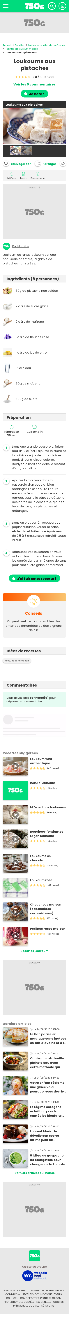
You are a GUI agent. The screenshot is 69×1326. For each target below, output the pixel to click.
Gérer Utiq (47, 1305)
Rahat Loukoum (42, 783)
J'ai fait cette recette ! (36, 578)
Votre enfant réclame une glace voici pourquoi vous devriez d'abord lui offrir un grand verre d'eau (47, 1087)
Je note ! (36, 94)
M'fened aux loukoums (48, 807)
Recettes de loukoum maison (21, 48)
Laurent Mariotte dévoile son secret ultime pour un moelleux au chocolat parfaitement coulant (47, 1135)
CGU (8, 1298)
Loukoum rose (41, 880)
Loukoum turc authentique (41, 761)
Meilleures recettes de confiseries (46, 45)
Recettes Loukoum (34, 951)
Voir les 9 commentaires (34, 84)
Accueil (7, 45)
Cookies (58, 1301)
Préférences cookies (26, 1305)
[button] (45, 163)
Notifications (55, 1290)
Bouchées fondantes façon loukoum (46, 834)
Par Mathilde (20, 246)
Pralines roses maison (47, 929)
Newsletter (37, 1290)
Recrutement (31, 1294)
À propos (9, 1290)
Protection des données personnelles (27, 1301)
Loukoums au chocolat (40, 858)
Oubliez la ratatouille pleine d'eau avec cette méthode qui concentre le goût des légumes (47, 1062)
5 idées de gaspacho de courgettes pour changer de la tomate (47, 1159)
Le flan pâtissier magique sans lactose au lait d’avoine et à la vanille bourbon (48, 1038)
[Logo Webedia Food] (34, 1275)
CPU (15, 1298)
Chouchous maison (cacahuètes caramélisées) (45, 908)
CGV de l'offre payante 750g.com (40, 1298)
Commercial (13, 1294)
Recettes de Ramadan (17, 660)
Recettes (19, 45)
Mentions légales (51, 1294)
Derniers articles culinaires (35, 1173)
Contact (23, 1290)
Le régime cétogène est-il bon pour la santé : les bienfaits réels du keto (46, 1111)
